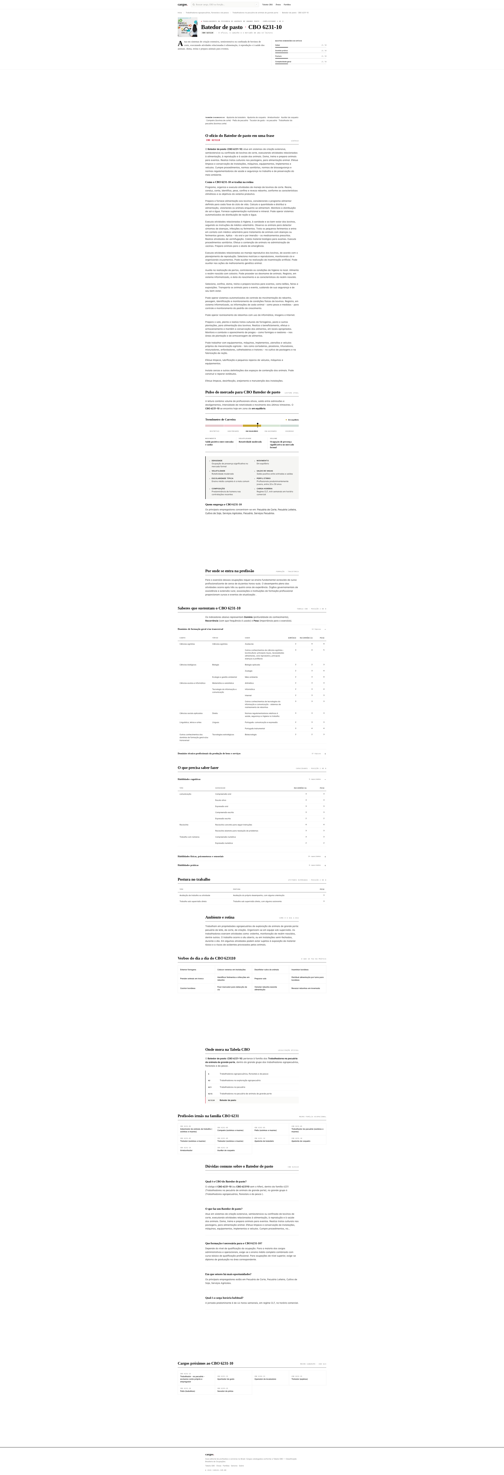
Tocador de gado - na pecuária (263, 120)
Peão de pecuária (240, 120)
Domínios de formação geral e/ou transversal (249, 629)
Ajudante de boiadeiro (236, 117)
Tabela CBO (267, 4)
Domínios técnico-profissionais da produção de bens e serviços (249, 753)
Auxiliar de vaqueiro (289, 117)
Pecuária (248, 513)
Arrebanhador (273, 117)
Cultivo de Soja (213, 513)
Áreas (278, 4)
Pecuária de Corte (267, 509)
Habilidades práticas (249, 865)
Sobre (241, 1466)
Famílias (287, 4)
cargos (183, 4)
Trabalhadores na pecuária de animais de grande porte (255, 13)
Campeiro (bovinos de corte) (218, 120)
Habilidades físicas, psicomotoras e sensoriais (249, 856)
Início (180, 13)
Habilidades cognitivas (249, 779)
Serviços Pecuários (264, 513)
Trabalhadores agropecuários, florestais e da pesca (207, 13)
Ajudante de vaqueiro (256, 117)
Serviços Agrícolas (232, 513)
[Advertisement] (252, 91)
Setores (234, 1466)
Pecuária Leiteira (287, 509)
